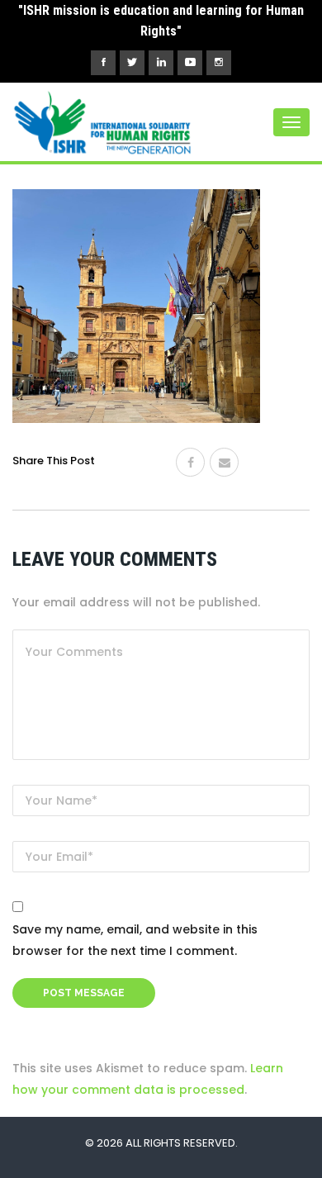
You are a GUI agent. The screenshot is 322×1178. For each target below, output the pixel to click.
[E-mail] (224, 462)
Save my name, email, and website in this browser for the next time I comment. (135, 940)
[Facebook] (190, 462)
